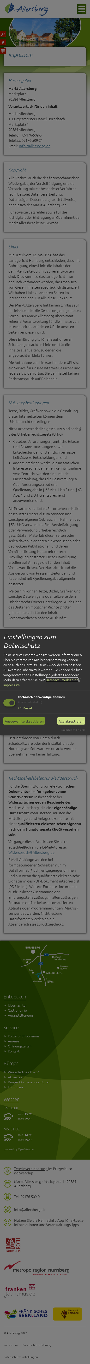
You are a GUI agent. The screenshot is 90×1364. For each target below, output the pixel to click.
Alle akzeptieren (71, 721)
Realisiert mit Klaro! (73, 729)
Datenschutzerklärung (62, 679)
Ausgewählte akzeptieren (24, 721)
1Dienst (25, 708)
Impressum (11, 684)
